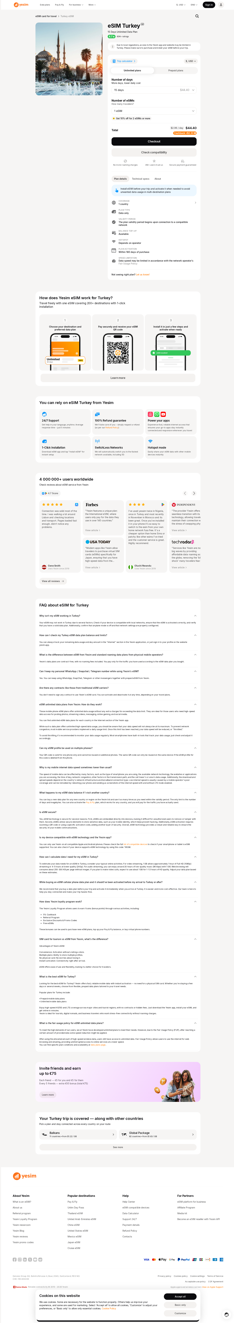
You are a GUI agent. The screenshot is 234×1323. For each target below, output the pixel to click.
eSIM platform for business (191, 1201)
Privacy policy (164, 1276)
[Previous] (185, 493)
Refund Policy (111, 427)
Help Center (128, 1201)
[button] (154, 202)
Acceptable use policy (195, 1281)
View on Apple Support (212, 1287)
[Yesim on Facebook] (15, 1260)
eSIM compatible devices (135, 1207)
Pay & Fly (90, 802)
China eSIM (74, 1225)
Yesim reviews (20, 1236)
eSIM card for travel (46, 16)
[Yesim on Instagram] (20, 1260)
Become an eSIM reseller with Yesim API (198, 1219)
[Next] (194, 493)
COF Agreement (215, 1281)
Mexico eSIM (75, 1236)
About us (17, 1207)
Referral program (22, 1213)
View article (91, 530)
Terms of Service (215, 1276)
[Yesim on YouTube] (35, 1260)
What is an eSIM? (22, 1201)
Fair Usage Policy (128, 263)
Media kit (182, 1213)
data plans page (98, 1045)
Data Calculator (130, 1213)
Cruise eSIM (74, 1248)
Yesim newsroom (21, 1225)
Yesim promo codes (23, 1242)
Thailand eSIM (75, 1213)
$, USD (189, 61)
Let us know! (143, 274)
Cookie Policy (109, 1308)
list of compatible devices (135, 844)
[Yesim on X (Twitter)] (30, 1260)
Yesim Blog (18, 1230)
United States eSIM (78, 1230)
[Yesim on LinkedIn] (25, 1260)
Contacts (127, 1236)
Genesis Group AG (21, 1276)
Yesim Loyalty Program (25, 1219)
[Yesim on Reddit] (40, 1260)
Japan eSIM (74, 1242)
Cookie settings (197, 1276)
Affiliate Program (186, 1207)
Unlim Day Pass (76, 1207)
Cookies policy (181, 1276)
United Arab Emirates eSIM (82, 1219)
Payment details (130, 1225)
